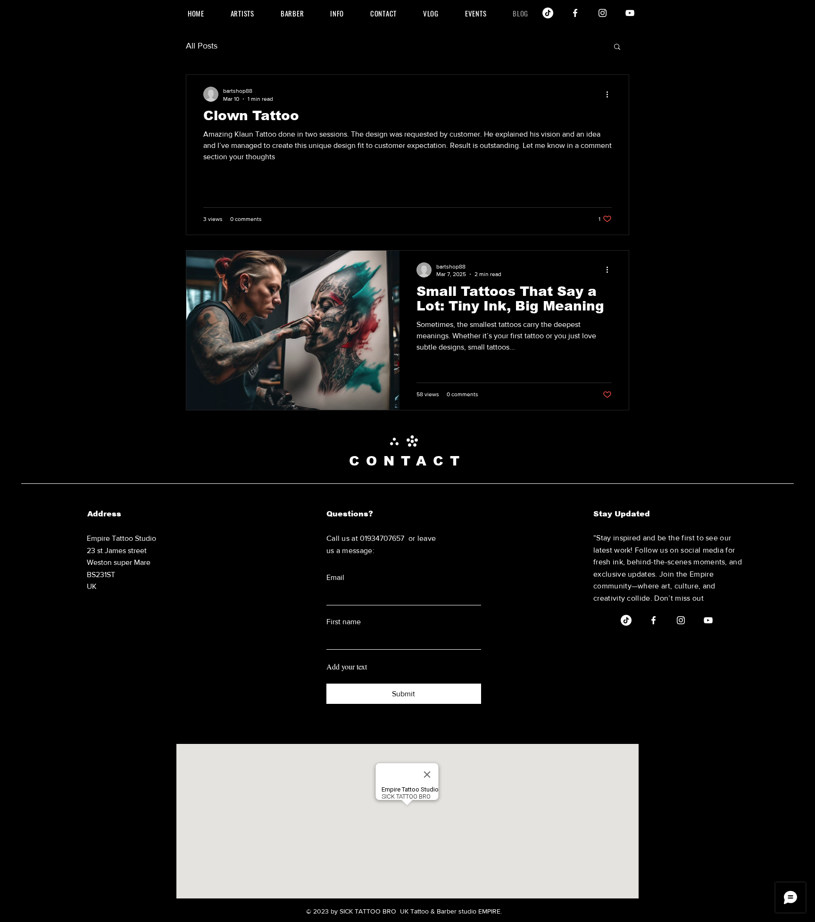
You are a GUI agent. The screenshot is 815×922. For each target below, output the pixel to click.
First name (343, 622)
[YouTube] (629, 13)
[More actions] (610, 94)
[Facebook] (575, 13)
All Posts (201, 45)
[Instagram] (602, 13)
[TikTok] (547, 13)
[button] (617, 47)
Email (335, 577)
